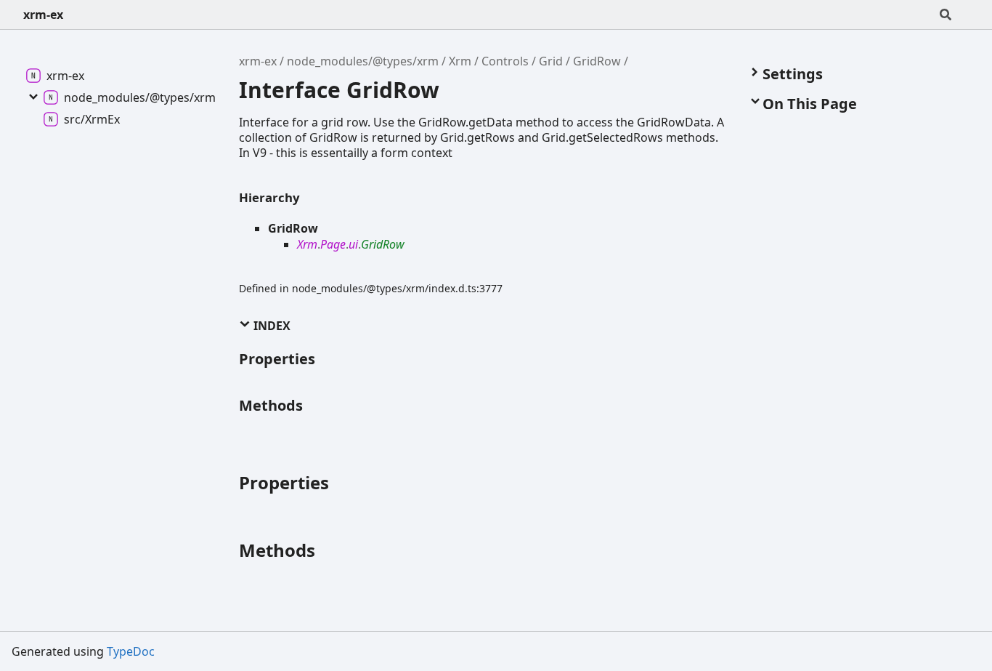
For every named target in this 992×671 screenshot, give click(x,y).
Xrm (460, 61)
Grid (551, 61)
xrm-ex (43, 15)
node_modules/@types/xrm (363, 61)
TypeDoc (131, 651)
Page (333, 244)
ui (353, 244)
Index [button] (270, 325)
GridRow (597, 61)
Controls (505, 61)
